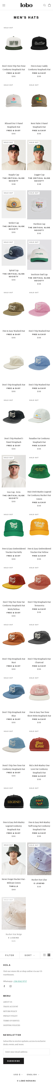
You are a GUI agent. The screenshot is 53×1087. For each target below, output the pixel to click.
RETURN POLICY (10, 1011)
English (32, 1074)
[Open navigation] (3, 5)
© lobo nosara (26, 1081)
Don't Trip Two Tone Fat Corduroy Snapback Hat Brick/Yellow (14, 605)
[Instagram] (11, 986)
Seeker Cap (14, 222)
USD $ (17, 1074)
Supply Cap (14, 174)
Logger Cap (39, 174)
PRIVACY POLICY (10, 1016)
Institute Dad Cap (39, 274)
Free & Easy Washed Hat (14, 330)
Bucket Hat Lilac (39, 879)
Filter (9, 955)
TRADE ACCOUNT (10, 1006)
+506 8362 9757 (20, 981)
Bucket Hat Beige (14, 932)
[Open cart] (49, 5)
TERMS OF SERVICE (11, 1020)
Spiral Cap (13, 270)
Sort (29, 955)
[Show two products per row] (49, 955)
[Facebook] (4, 986)
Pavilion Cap (39, 223)
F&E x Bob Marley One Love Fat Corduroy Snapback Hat (39, 769)
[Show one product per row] (44, 955)
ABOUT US (7, 1002)
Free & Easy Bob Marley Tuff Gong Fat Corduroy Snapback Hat (39, 826)
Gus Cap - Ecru (14, 492)
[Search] (44, 5)
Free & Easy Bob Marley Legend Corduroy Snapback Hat (14, 826)
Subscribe (13, 1061)
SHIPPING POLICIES (11, 1025)
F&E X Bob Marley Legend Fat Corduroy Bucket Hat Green (39, 495)
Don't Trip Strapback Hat (13, 384)
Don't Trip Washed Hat (39, 330)
